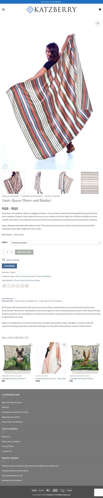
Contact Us (7, 451)
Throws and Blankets (32, 196)
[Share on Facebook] (9, 286)
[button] (3, 9)
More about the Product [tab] (50, 301)
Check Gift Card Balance (12, 422)
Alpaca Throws (52, 196)
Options (5, 242)
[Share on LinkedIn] (27, 286)
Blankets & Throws (12, 280)
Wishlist (5, 407)
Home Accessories (10, 196)
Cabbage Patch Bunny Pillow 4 (14, 378)
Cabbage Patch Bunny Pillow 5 (82, 378)
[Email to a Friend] (18, 286)
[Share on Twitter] (13, 286)
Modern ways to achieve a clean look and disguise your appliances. (30, 465)
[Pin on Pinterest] (22, 286)
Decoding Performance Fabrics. (15, 470)
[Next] (96, 95)
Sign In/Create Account (12, 402)
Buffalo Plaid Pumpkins (12, 480)
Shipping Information (11, 417)
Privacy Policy (8, 446)
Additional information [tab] (26, 301)
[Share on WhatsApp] (4, 286)
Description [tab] (7, 301)
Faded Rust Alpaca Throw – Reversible (51, 378)
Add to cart (24, 252)
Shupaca (37, 280)
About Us (6, 436)
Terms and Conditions (11, 441)
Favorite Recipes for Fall (12, 475)
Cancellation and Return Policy (15, 412)
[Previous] (7, 95)
